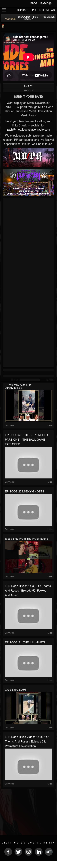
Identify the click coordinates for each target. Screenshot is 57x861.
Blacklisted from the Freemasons (26, 538)
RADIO (44, 3)
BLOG (33, 3)
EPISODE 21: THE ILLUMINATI (25, 642)
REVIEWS (49, 16)
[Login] (50, 3)
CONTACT (23, 10)
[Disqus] (28, 241)
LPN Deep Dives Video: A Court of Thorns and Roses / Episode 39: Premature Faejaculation (27, 741)
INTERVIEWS (47, 10)
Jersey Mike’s (13, 387)
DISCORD (24, 16)
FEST (36, 16)
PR (34, 10)
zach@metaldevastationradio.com (28, 129)
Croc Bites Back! (15, 689)
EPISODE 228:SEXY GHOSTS (24, 491)
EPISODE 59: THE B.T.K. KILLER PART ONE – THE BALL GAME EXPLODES (26, 439)
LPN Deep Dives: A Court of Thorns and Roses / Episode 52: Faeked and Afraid (28, 590)
